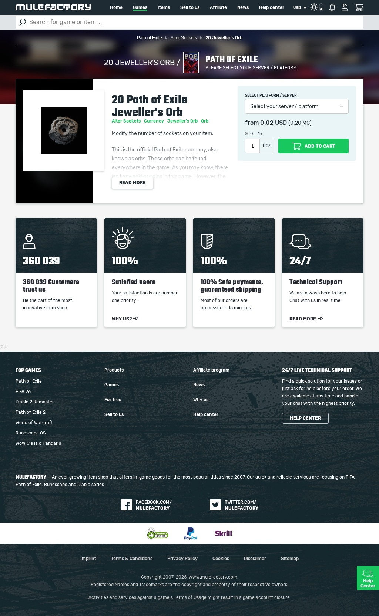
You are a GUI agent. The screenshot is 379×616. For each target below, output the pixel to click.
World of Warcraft (34, 422)
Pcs (267, 146)
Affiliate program (211, 370)
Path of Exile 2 (31, 412)
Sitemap (290, 558)
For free (112, 399)
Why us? (122, 319)
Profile (345, 7)
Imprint (88, 558)
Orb (205, 121)
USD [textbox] (297, 8)
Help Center (367, 583)
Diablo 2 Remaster (35, 402)
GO (22, 22)
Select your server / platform (284, 106)
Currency (154, 121)
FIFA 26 (23, 391)
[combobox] (299, 8)
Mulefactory (53, 7)
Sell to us (189, 7)
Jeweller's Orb (183, 121)
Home (116, 7)
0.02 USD (273, 123)
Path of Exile (29, 381)
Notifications (332, 7)
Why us (200, 399)
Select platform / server (271, 95)
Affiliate (218, 7)
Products (114, 370)
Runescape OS (31, 433)
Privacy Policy (182, 558)
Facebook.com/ (154, 505)
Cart (359, 7)
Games (140, 7)
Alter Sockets (127, 121)
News (243, 7)
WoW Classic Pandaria (38, 443)
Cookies (220, 558)
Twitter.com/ (241, 505)
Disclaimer (255, 558)
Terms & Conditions (131, 558)
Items (164, 7)
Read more (132, 182)
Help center (271, 7)
